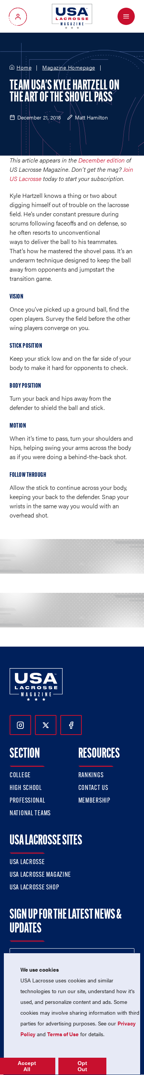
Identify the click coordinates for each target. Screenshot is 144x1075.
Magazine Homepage (68, 67)
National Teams (30, 813)
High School (26, 788)
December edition (101, 160)
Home (24, 67)
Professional (27, 801)
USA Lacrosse (27, 862)
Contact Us (93, 788)
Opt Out (82, 1066)
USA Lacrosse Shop (34, 887)
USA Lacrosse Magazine (40, 875)
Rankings (91, 775)
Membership (94, 801)
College (20, 775)
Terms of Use (63, 1034)
